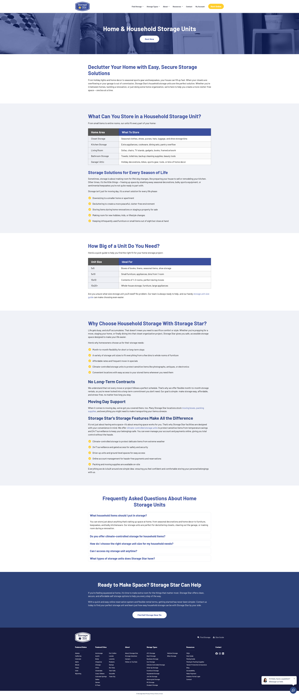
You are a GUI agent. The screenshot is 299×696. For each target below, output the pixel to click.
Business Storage (152, 659)
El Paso (97, 685)
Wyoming (78, 673)
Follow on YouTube (131, 662)
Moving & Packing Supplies (195, 662)
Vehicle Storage (172, 653)
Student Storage (152, 685)
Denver (97, 682)
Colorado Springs (101, 676)
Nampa (111, 665)
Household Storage (153, 673)
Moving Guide (190, 659)
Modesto (112, 662)
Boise (97, 659)
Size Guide (189, 656)
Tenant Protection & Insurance (196, 665)
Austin (97, 656)
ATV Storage (151, 653)
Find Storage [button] (137, 6)
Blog (187, 668)
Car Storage (151, 662)
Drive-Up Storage (152, 668)
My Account (200, 6)
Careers (127, 659)
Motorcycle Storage (153, 679)
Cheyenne (98, 662)
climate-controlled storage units (142, 427)
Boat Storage (151, 656)
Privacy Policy (150, 693)
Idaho (77, 662)
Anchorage (99, 653)
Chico (97, 668)
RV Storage (150, 682)
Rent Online (216, 6)
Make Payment (191, 673)
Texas (77, 668)
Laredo (111, 656)
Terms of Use (159, 693)
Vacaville (112, 673)
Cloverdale (98, 671)
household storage (156, 605)
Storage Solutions (131, 656)
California (78, 656)
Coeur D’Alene (99, 673)
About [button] (165, 6)
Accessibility (190, 671)
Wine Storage (171, 656)
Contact (189, 6)
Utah (76, 671)
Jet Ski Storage (152, 676)
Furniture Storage (153, 671)
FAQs (188, 653)
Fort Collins (112, 653)
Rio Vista (112, 668)
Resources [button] (177, 6)
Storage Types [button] (152, 6)
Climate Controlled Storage (156, 665)
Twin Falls (112, 671)
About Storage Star (131, 653)
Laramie (111, 659)
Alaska (77, 653)
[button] (149, 515)
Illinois (77, 665)
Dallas (97, 679)
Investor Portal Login (193, 676)
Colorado (78, 659)
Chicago (98, 665)
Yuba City (112, 676)
